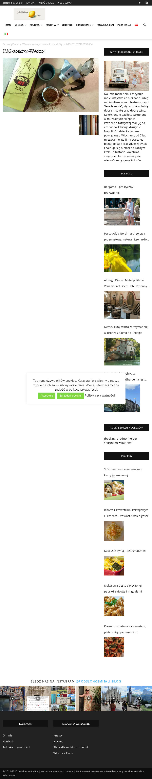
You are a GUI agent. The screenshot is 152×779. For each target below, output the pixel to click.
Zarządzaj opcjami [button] (70, 395)
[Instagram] (146, 3)
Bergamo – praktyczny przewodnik (118, 190)
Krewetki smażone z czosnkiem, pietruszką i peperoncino (125, 629)
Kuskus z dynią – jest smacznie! (125, 551)
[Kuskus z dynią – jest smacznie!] (114, 566)
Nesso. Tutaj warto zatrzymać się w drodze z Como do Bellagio (126, 330)
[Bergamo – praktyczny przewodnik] (122, 211)
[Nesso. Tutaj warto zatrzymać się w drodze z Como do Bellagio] (122, 351)
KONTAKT (30, 2)
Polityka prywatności (16, 747)
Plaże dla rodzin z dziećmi (70, 747)
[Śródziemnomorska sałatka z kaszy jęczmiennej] (114, 491)
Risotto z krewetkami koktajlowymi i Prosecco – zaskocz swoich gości (126, 513)
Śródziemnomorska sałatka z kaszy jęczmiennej (123, 472)
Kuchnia (51, 24)
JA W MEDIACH (64, 2)
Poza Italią (124, 24)
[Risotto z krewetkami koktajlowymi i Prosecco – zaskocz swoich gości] (114, 532)
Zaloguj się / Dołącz (12, 2)
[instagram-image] (12, 698)
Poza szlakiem (105, 24)
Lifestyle (67, 24)
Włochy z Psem (63, 753)
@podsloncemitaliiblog (98, 681)
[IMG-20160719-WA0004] (51, 111)
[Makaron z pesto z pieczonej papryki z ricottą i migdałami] (114, 607)
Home (8, 24)
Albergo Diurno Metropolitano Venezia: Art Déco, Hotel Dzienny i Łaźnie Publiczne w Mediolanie (126, 283)
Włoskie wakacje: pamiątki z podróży (42, 44)
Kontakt (8, 741)
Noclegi (58, 741)
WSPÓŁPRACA (46, 2)
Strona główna (11, 44)
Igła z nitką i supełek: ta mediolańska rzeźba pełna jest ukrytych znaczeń (124, 377)
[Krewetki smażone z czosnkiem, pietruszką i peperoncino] (114, 648)
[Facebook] (140, 3)
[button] (144, 25)
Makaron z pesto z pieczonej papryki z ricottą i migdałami (123, 588)
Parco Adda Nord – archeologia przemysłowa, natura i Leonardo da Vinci (125, 237)
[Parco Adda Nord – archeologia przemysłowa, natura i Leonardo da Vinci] (122, 258)
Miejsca (19, 24)
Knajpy (58, 735)
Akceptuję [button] (47, 395)
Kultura (35, 24)
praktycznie (83, 24)
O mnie (7, 735)
